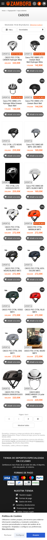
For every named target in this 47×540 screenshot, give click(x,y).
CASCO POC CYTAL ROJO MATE (34, 311)
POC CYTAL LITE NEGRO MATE (12, 145)
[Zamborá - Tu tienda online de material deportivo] (18, 3)
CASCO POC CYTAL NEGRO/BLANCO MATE (12, 269)
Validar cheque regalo (25, 511)
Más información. (8, 529)
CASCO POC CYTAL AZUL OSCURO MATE (34, 269)
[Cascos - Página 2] (28, 419)
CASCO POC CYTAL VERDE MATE (12, 311)
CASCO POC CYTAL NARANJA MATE (34, 228)
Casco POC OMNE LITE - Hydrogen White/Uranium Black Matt (12, 103)
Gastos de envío (25, 501)
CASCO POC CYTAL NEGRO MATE (34, 352)
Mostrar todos (36, 25)
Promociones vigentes (25, 508)
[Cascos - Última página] (38, 419)
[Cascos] (9, 419)
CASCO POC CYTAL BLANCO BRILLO (12, 228)
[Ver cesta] (44, 4)
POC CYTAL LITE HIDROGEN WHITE (12, 187)
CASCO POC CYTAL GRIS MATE (12, 352)
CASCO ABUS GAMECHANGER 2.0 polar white (34, 394)
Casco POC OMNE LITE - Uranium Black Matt (34, 102)
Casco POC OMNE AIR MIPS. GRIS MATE (34, 145)
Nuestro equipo (25, 495)
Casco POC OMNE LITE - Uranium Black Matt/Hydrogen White (34, 59)
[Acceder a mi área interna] (39, 4)
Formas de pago (25, 498)
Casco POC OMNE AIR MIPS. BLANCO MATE (34, 187)
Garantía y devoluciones (25, 505)
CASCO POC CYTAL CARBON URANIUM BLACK (12, 393)
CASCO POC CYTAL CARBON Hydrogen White (12, 58)
